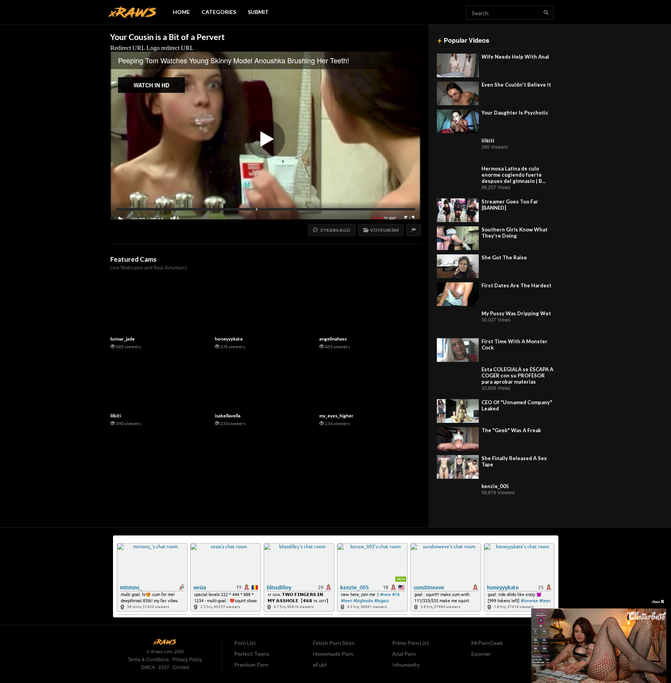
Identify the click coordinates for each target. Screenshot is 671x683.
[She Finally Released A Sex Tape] (458, 467)
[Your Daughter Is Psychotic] (458, 121)
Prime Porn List (410, 643)
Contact (181, 667)
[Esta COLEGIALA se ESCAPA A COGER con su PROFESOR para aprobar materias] (458, 378)
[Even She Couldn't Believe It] (458, 93)
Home (181, 12)
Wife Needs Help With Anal (515, 57)
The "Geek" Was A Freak (511, 430)
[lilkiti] (458, 149)
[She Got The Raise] (458, 266)
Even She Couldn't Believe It (516, 85)
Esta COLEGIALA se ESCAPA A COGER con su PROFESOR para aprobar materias (517, 375)
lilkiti (488, 140)
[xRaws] (132, 12)
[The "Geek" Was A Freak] (458, 439)
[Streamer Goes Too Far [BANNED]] (458, 210)
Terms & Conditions (148, 659)
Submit (258, 12)
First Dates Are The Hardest (516, 285)
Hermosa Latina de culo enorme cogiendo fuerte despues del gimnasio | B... (514, 174)
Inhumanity (406, 664)
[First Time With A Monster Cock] (458, 350)
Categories (219, 12)
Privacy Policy (187, 659)
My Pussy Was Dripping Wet (516, 313)
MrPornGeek (487, 643)
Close (656, 602)
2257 (163, 667)
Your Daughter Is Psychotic (515, 112)
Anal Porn (404, 653)
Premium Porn (251, 664)
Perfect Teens (251, 653)
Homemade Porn (333, 653)
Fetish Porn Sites (334, 643)
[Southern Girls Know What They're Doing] (458, 238)
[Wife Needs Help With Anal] (458, 65)
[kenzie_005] (458, 495)
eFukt (320, 664)
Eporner (481, 653)
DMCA (148, 667)
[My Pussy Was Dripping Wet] (458, 322)
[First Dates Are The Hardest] (458, 294)
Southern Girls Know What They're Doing (515, 232)
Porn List (245, 643)
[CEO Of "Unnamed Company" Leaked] (458, 411)
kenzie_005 (495, 486)
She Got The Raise (504, 257)
